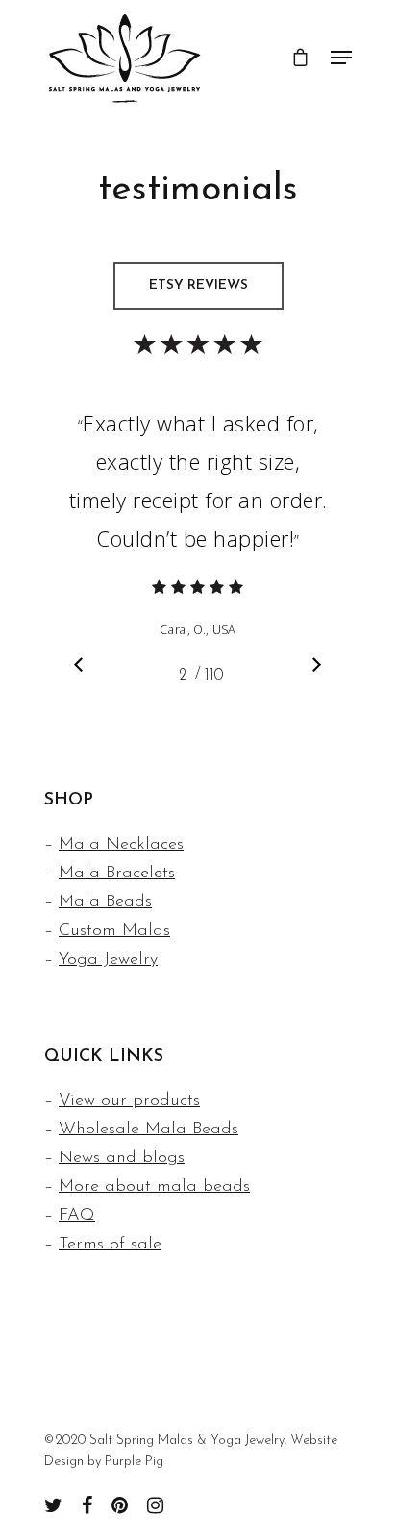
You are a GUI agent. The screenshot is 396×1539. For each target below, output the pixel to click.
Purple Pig (134, 1462)
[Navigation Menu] (341, 57)
